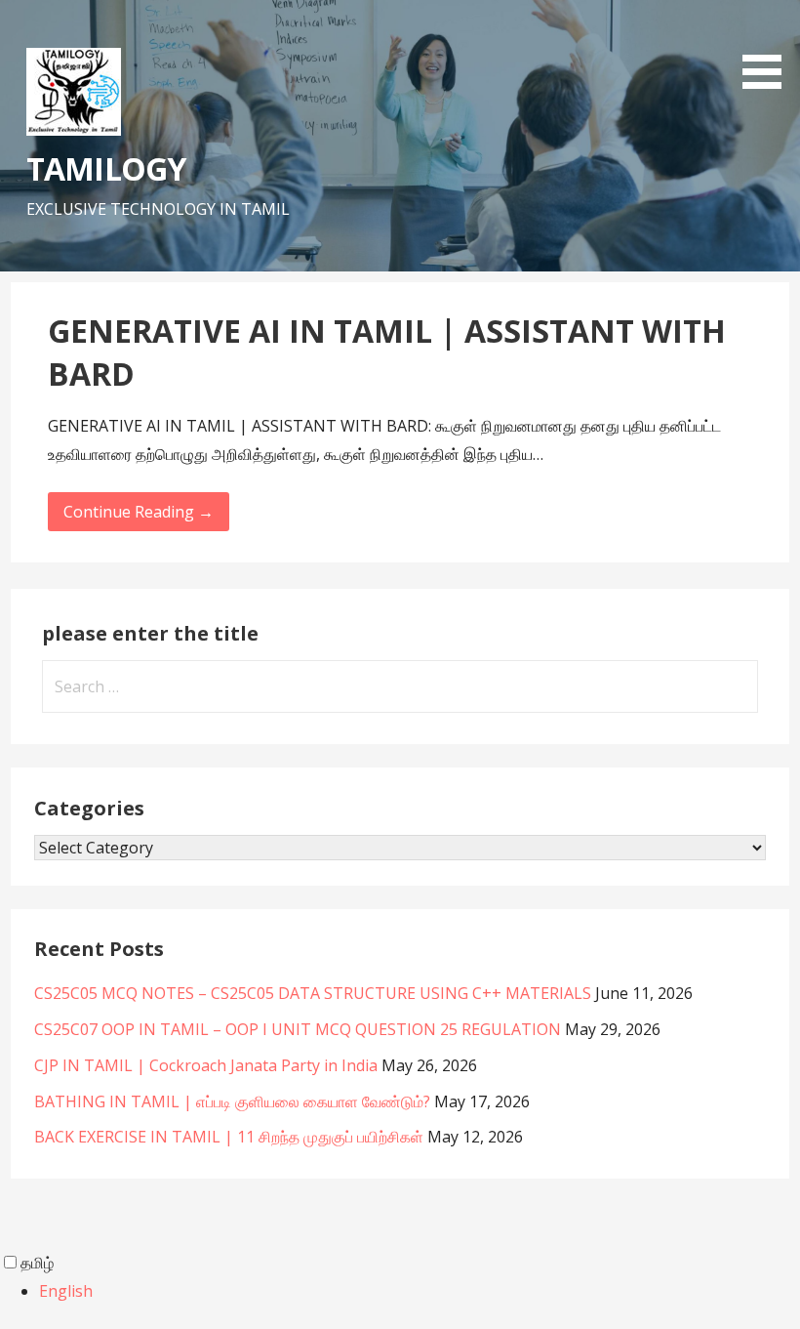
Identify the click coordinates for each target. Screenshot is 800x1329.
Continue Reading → (138, 511)
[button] (769, 48)
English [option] (66, 1291)
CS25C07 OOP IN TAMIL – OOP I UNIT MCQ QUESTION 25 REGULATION (297, 1029)
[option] (419, 1291)
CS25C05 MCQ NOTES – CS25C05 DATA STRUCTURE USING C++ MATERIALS (312, 993)
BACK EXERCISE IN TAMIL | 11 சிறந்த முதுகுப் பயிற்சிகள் (228, 1136)
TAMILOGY (105, 168)
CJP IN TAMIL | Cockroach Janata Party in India (206, 1065)
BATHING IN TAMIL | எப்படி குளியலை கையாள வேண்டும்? (232, 1101)
